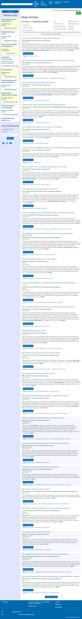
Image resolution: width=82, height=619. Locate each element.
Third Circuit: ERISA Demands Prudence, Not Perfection (39, 82)
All (55, 21)
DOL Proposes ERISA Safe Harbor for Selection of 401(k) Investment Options (45, 554)
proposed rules (37, 561)
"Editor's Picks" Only (28, 27)
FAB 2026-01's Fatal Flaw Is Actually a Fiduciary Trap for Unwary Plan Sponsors (46, 508)
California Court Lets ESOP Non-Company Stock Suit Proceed (40, 38)
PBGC (48, 369)
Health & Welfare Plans (59, 26)
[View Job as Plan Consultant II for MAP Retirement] (10, 76)
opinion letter (76, 360)
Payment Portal (32, 606)
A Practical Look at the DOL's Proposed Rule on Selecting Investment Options (45, 443)
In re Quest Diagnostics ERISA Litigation (42, 94)
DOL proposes (34, 425)
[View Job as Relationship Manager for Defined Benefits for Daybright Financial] (10, 28)
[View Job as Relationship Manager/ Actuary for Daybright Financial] (10, 40)
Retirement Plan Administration (57, 78)
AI (26, 503)
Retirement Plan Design (41, 208)
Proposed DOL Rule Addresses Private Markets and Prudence (40, 467)
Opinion (72, 29)
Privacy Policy (58, 607)
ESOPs (27, 56)
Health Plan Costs (40, 254)
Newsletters (66, 1)
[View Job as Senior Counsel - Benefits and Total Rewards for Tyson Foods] (10, 53)
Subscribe (10, 138)
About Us (57, 602)
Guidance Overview (75, 23)
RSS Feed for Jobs (16, 611)
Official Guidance (74, 21)
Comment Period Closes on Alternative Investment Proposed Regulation (43, 105)
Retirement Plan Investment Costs (44, 278)
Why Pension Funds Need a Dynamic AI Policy (36, 489)
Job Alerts (4, 131)
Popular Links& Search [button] (58, 2)
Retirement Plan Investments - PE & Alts (60, 229)
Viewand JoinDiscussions (44, 3)
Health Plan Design (50, 254)
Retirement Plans (58, 23)
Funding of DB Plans (40, 369)
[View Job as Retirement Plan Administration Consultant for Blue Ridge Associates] (10, 101)
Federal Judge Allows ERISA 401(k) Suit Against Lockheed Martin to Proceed (45, 395)
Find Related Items (28, 53)
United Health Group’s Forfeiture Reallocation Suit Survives (40, 189)
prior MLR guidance (59, 382)
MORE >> (72, 50)
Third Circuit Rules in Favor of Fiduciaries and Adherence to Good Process (44, 167)
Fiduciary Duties (35, 56)
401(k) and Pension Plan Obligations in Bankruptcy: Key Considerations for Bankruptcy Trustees (51, 147)
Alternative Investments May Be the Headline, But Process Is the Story (43, 418)
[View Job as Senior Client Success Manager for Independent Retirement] (10, 65)
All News (26, 21)
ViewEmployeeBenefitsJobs (36, 4)
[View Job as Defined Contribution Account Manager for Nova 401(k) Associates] (10, 114)
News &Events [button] (51, 2)
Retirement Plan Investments (42, 100)
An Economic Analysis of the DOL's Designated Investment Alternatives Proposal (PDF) (48, 212)
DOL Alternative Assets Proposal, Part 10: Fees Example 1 (39, 259)
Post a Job (10, 11)
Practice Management (41, 348)
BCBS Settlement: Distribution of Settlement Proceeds (38, 373)
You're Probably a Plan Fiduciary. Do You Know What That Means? (42, 127)
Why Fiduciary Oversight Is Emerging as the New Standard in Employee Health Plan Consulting (50, 576)
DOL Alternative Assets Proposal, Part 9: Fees (35, 532)
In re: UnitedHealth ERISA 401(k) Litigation (55, 201)
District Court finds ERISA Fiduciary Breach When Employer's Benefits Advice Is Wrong (48, 60)
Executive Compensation (60, 29)
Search (78, 13)
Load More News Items (51, 597)
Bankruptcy (28, 162)
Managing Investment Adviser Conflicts (34, 330)
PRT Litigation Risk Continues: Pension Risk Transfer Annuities (41, 353)
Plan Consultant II (7, 70)
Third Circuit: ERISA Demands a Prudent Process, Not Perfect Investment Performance (48, 307)
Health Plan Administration (42, 78)
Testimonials (5, 602)
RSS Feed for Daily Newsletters (26, 614)
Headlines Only (26, 25)
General (72, 26)
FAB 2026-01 (25, 515)
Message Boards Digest (8, 129)
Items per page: (25, 30)
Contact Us (58, 604)
